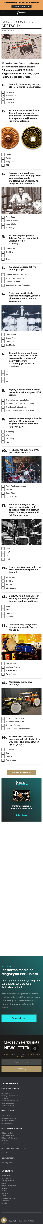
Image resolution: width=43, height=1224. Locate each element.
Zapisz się (21, 1069)
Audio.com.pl (6, 1116)
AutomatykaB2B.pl (8, 1135)
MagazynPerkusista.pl (9, 1120)
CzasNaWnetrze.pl (8, 1106)
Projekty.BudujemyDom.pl (10, 1096)
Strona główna (6, 1176)
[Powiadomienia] (4, 1220)
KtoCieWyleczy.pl (7, 1163)
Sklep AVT (12, 1221)
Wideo (4, 1195)
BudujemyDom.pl (7, 1093)
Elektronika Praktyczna (9, 1138)
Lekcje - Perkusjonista (9, 1185)
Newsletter (5, 1200)
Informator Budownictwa (10, 1101)
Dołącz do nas (21, 815)
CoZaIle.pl (5, 1098)
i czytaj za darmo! (21, 3)
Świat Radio (5, 1143)
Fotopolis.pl (5, 1153)
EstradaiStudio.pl (7, 1123)
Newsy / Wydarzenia (8, 1198)
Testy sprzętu (6, 1178)
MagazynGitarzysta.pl (9, 1118)
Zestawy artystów (8, 1181)
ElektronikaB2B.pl (7, 1133)
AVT (29, 1221)
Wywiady (5, 1188)
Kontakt (4, 1203)
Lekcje (4, 1183)
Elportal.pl (5, 1140)
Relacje (4, 1190)
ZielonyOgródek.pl (8, 1103)
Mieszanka (5, 1193)
